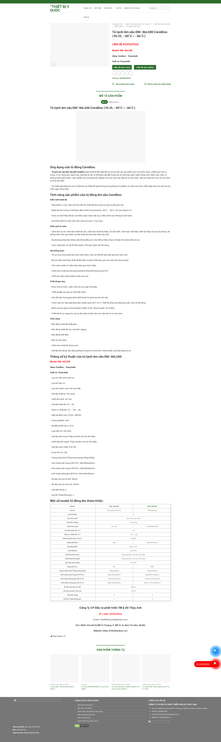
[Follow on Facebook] (163, 2)
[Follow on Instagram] (165, 2)
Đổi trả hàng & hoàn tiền (86, 714)
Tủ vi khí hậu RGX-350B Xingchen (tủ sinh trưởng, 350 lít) (126, 688)
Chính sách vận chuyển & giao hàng (90, 711)
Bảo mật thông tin (84, 718)
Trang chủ (117, 24)
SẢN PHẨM (108, 8)
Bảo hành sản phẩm (85, 708)
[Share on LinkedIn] (131, 73)
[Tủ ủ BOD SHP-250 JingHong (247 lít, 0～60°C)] (156, 668)
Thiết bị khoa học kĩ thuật (137, 24)
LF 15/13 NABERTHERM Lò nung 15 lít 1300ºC (95, 688)
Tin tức (119, 8)
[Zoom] (53, 64)
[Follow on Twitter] (167, 2)
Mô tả (104, 102)
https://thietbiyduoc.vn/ (115, 630)
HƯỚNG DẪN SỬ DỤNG (132, 8)
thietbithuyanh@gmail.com (168, 714)
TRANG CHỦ (87, 8)
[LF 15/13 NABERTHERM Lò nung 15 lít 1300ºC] (95, 668)
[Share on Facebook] (114, 73)
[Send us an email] (169, 2)
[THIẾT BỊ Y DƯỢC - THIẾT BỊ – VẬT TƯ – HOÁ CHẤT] (64, 7)
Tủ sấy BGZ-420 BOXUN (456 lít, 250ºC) (62, 688)
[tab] (104, 102)
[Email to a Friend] (123, 73)
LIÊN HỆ (86, 17)
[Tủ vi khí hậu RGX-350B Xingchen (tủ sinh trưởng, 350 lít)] (126, 668)
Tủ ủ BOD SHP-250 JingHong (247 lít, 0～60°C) (156, 688)
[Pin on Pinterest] (127, 73)
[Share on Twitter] (118, 73)
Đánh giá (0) (114, 102)
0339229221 (163, 711)
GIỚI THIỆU (98, 8)
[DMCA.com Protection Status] (82, 726)
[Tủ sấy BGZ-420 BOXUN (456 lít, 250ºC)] (64, 668)
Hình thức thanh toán (85, 705)
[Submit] (168, 8)
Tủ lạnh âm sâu (133, 26)
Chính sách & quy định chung (88, 721)
